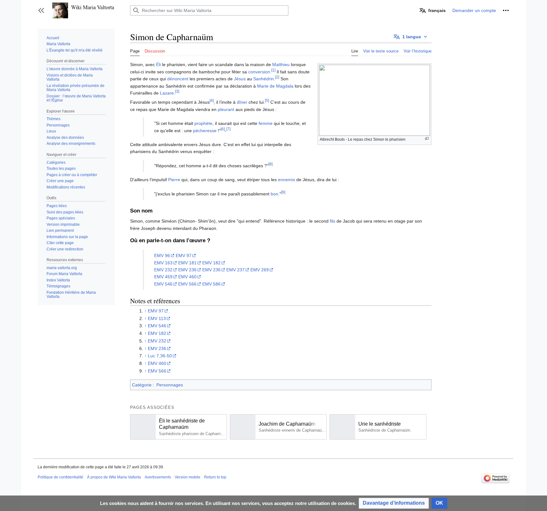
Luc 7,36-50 (160, 355)
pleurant (226, 109)
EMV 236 (187, 269)
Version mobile (187, 477)
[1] (273, 70)
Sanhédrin (263, 78)
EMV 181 (187, 262)
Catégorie (142, 384)
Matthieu (281, 64)
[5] (267, 101)
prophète (203, 123)
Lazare (167, 92)
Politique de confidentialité (60, 477)
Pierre (174, 179)
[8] (270, 164)
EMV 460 (187, 276)
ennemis (286, 179)
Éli (158, 64)
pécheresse (205, 130)
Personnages (169, 384)
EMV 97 (184, 255)
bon (274, 193)
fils (332, 221)
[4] (212, 101)
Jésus (240, 78)
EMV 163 (163, 262)
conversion (259, 71)
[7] (228, 129)
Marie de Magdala (275, 86)
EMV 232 (163, 269)
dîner (242, 102)
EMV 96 (162, 255)
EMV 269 (259, 269)
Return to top (215, 477)
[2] (277, 77)
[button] (41, 10)
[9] (283, 192)
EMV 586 (211, 283)
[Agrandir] (426, 138)
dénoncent (177, 78)
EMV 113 (157, 318)
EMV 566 (187, 283)
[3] (177, 91)
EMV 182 (211, 262)
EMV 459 (163, 276)
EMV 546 (163, 283)
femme (266, 123)
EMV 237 (235, 269)
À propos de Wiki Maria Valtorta (114, 477)
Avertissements (158, 477)
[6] (223, 129)
